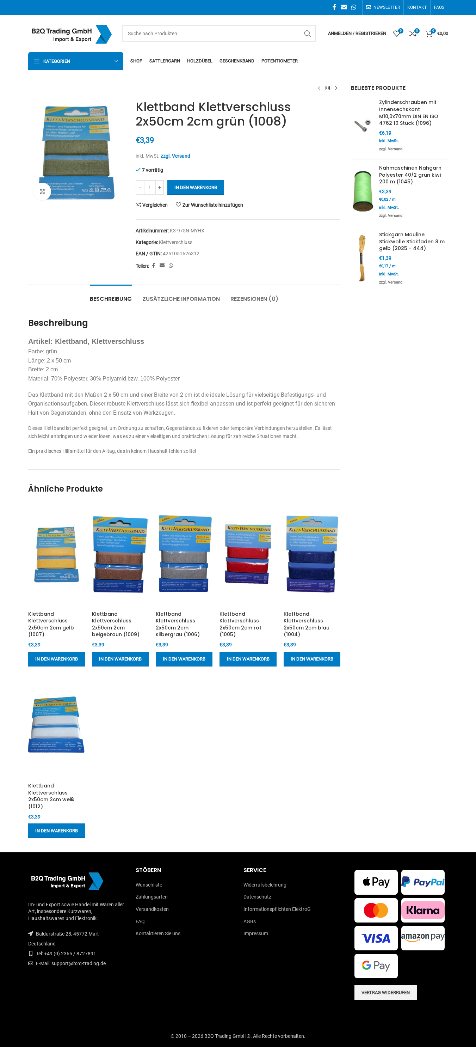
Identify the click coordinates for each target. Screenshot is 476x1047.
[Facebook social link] (334, 7)
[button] (56, 659)
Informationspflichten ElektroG (277, 909)
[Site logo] (71, 33)
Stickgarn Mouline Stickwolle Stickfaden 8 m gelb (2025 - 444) (412, 241)
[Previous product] (319, 88)
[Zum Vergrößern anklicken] (42, 191)
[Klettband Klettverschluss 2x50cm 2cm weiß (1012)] (56, 726)
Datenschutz (257, 897)
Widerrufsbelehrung (264, 885)
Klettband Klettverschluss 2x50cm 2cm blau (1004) (306, 624)
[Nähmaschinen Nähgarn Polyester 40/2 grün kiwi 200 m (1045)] (362, 192)
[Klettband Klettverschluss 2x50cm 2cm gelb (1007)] (56, 554)
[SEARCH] (307, 33)
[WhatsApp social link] (353, 7)
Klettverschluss (175, 242)
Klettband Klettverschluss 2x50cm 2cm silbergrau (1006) (178, 624)
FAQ (140, 921)
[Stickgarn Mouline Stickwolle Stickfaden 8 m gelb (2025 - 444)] (362, 259)
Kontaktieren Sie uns (158, 933)
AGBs (249, 921)
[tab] (111, 295)
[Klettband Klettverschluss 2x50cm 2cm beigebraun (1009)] (120, 554)
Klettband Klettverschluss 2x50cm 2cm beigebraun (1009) (116, 624)
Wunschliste (149, 885)
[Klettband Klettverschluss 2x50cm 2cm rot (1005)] (248, 554)
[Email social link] (344, 7)
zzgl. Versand (175, 156)
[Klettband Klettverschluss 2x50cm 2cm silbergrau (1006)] (184, 554)
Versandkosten (152, 909)
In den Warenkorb (195, 187)
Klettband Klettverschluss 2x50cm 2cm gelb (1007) (51, 624)
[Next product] (336, 88)
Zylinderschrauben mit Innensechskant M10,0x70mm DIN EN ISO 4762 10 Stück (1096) (408, 113)
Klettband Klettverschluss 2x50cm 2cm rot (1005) (240, 624)
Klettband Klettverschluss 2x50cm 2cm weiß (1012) (51, 796)
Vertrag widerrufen (385, 992)
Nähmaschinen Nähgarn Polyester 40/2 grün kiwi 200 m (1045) (410, 175)
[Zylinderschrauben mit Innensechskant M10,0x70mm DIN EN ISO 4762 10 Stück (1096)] (362, 126)
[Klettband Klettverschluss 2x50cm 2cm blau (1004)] (312, 554)
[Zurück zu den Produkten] (327, 88)
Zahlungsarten (152, 897)
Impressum (255, 933)
